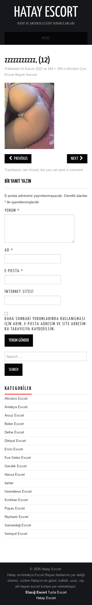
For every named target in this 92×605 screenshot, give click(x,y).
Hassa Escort (15, 474)
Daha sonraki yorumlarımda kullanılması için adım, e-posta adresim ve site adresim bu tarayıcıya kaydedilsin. (45, 324)
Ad (9, 250)
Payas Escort (15, 508)
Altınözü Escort (16, 398)
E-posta (14, 271)
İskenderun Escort (18, 491)
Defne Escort (14, 432)
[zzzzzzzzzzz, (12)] (29, 116)
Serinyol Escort (16, 534)
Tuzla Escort (57, 592)
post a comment (71, 170)
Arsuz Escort (14, 415)
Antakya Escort (16, 407)
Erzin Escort (14, 449)
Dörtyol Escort (15, 441)
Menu (46, 38)
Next (75, 158)
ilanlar (9, 483)
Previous (20, 158)
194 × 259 (55, 69)
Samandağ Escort (18, 525)
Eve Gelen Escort (18, 458)
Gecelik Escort (16, 466)
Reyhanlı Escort (16, 517)
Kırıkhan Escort (16, 500)
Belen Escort (14, 424)
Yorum (12, 211)
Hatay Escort (46, 12)
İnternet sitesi (19, 292)
